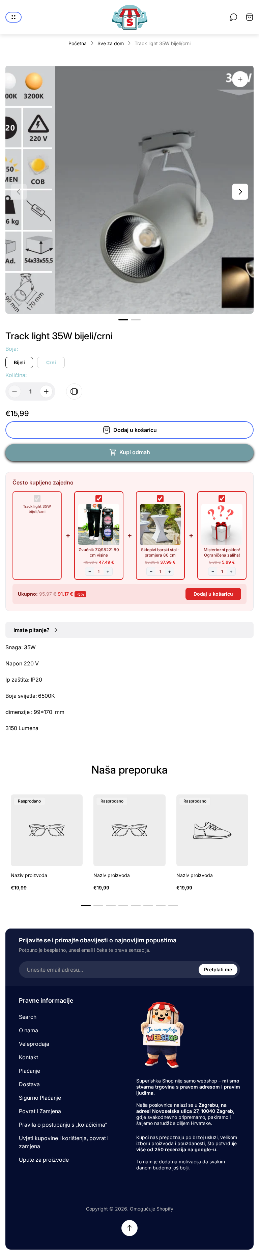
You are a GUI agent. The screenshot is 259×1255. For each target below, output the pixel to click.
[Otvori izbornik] (13, 17)
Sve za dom (110, 43)
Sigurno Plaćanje (40, 1097)
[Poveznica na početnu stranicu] (161, 1034)
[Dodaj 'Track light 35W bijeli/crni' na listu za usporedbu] (74, 391)
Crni (51, 362)
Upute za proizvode (44, 1159)
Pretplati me (218, 969)
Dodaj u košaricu (213, 594)
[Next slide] (240, 192)
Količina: (16, 375)
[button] (123, 319)
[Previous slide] (19, 192)
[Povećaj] (240, 79)
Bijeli (19, 362)
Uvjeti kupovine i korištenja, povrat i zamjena (64, 1142)
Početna (77, 43)
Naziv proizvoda (29, 875)
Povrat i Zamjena (40, 1111)
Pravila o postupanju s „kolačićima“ (63, 1124)
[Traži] (233, 17)
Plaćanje (29, 1070)
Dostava (29, 1084)
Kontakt (28, 1057)
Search (27, 1016)
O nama (28, 1030)
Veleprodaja (34, 1043)
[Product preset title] (47, 830)
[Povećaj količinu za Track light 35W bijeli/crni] (46, 391)
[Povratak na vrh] (129, 1228)
